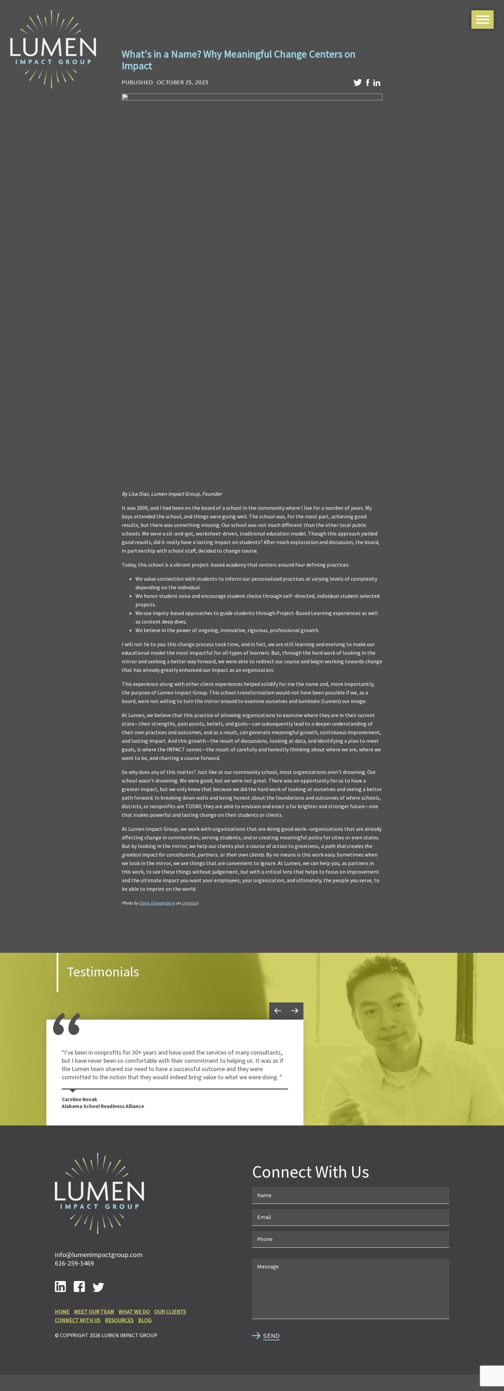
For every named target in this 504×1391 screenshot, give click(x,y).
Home (62, 1311)
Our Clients (170, 1311)
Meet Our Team (94, 1311)
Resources (119, 1320)
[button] (277, 1011)
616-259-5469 (74, 1263)
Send (271, 1335)
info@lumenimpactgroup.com (99, 1254)
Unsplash (190, 903)
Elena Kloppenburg (157, 903)
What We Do (134, 1311)
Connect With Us (77, 1320)
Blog (145, 1320)
